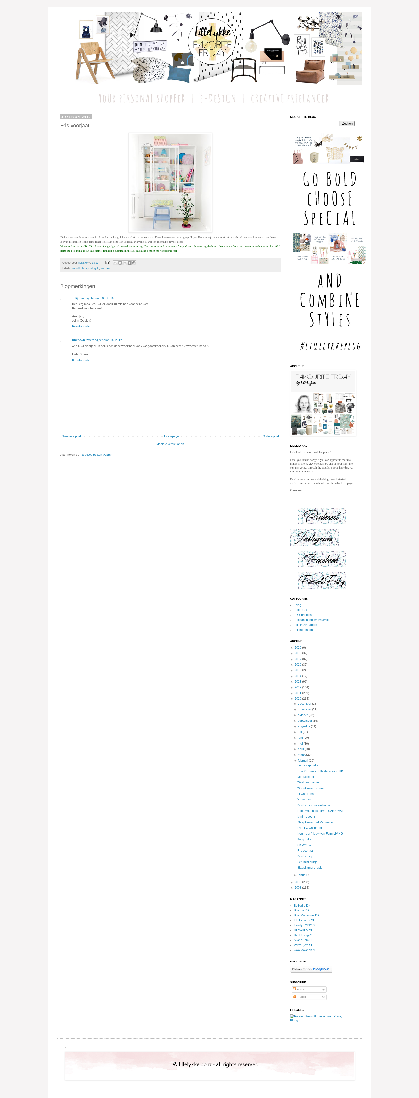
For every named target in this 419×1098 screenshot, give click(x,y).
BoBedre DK (302, 905)
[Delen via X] (124, 262)
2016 (298, 664)
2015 (298, 670)
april (301, 749)
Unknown (78, 340)
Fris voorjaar (305, 850)
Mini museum (306, 816)
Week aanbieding (309, 782)
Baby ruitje (304, 839)
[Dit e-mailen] (115, 262)
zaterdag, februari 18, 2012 (104, 340)
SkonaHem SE (303, 940)
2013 (298, 681)
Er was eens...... (307, 794)
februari (303, 760)
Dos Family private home (313, 805)
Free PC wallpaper (309, 828)
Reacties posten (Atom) (96, 454)
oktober (303, 715)
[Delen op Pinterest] (133, 262)
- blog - (298, 605)
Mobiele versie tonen (170, 444)
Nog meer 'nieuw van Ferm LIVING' (320, 833)
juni (301, 737)
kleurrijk (76, 268)
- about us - (301, 610)
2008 (298, 887)
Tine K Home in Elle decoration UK (320, 771)
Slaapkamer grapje (309, 867)
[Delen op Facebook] (129, 262)
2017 (298, 659)
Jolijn (75, 298)
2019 (298, 647)
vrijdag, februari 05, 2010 (97, 298)
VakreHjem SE (303, 945)
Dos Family (304, 856)
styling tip (93, 268)
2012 (298, 687)
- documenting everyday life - (313, 620)
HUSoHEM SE (303, 930)
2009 (298, 882)
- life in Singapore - (306, 624)
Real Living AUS (304, 935)
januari (303, 875)
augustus (304, 726)
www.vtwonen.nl (304, 950)
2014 (298, 676)
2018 (298, 653)
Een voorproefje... (309, 765)
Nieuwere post (71, 436)
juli (300, 732)
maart (302, 754)
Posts (300, 989)
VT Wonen (304, 799)
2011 (298, 693)
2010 (298, 698)
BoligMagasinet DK (306, 915)
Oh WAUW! (304, 845)
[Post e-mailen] (107, 262)
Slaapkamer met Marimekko (315, 822)
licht (84, 268)
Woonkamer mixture (310, 788)
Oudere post (271, 436)
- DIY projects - (303, 615)
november (305, 709)
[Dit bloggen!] (120, 262)
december (305, 703)
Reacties (302, 997)
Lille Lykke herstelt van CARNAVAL (320, 811)
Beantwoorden (81, 326)
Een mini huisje (307, 862)
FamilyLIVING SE (305, 925)
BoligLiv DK (301, 910)
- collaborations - (305, 630)
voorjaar (105, 268)
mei (301, 743)
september (305, 720)
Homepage (171, 436)
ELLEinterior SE (304, 920)
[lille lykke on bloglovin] (311, 971)
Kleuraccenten (306, 777)
